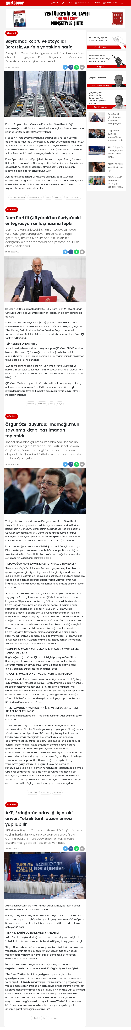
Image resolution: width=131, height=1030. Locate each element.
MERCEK (97, 3)
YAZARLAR (68, 3)
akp (44, 1018)
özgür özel (45, 792)
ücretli (48, 197)
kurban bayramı (35, 197)
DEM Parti (42, 404)
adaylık (35, 1018)
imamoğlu (32, 792)
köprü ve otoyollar (17, 197)
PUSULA (56, 3)
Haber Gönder (111, 3)
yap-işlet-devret (73, 197)
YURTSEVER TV (83, 3)
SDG (51, 404)
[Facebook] (70, 67)
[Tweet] (65, 67)
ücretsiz (58, 197)
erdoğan (53, 1018)
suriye (59, 404)
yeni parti (57, 792)
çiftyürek (30, 404)
